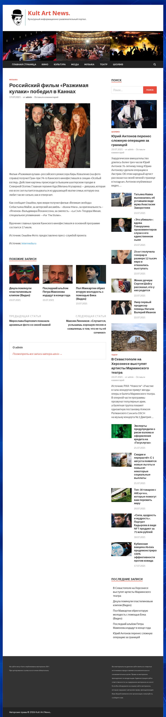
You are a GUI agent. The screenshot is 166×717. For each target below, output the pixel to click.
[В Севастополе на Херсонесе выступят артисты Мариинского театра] (134, 351)
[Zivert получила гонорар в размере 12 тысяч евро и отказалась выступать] (121, 262)
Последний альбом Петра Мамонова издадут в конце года (56, 291)
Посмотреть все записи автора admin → (37, 353)
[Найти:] (134, 90)
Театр (103, 64)
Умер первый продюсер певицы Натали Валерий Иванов (145, 307)
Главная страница (24, 64)
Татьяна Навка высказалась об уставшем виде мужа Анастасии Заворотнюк (144, 201)
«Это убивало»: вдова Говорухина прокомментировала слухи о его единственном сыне (147, 229)
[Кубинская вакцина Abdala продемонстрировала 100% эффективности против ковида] (121, 555)
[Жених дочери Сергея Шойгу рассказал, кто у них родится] (121, 291)
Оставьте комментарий (46, 97)
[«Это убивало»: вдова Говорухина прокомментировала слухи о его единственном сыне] (121, 230)
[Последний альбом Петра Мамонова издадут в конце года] (58, 284)
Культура (60, 64)
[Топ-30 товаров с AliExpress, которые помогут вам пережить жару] (121, 500)
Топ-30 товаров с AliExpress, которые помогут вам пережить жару (145, 496)
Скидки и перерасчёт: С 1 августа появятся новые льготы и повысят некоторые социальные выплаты (145, 466)
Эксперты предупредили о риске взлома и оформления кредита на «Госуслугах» (144, 434)
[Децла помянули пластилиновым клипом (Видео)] (24, 284)
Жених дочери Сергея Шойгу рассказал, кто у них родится (144, 285)
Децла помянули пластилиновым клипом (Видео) (20, 291)
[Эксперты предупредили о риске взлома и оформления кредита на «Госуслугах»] (121, 437)
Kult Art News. (49, 13)
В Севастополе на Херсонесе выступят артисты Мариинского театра (132, 591)
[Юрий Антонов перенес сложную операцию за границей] (134, 128)
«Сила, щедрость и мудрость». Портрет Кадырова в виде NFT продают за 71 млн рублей (145, 523)
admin (29, 97)
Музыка (89, 64)
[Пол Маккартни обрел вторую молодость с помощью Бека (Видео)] (91, 284)
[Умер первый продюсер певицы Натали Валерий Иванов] (121, 313)
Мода (75, 64)
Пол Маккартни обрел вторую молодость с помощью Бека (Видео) (90, 293)
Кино (45, 64)
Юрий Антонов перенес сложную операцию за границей (131, 140)
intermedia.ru (29, 243)
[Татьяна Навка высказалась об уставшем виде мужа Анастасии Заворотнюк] (121, 205)
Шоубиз (118, 64)
